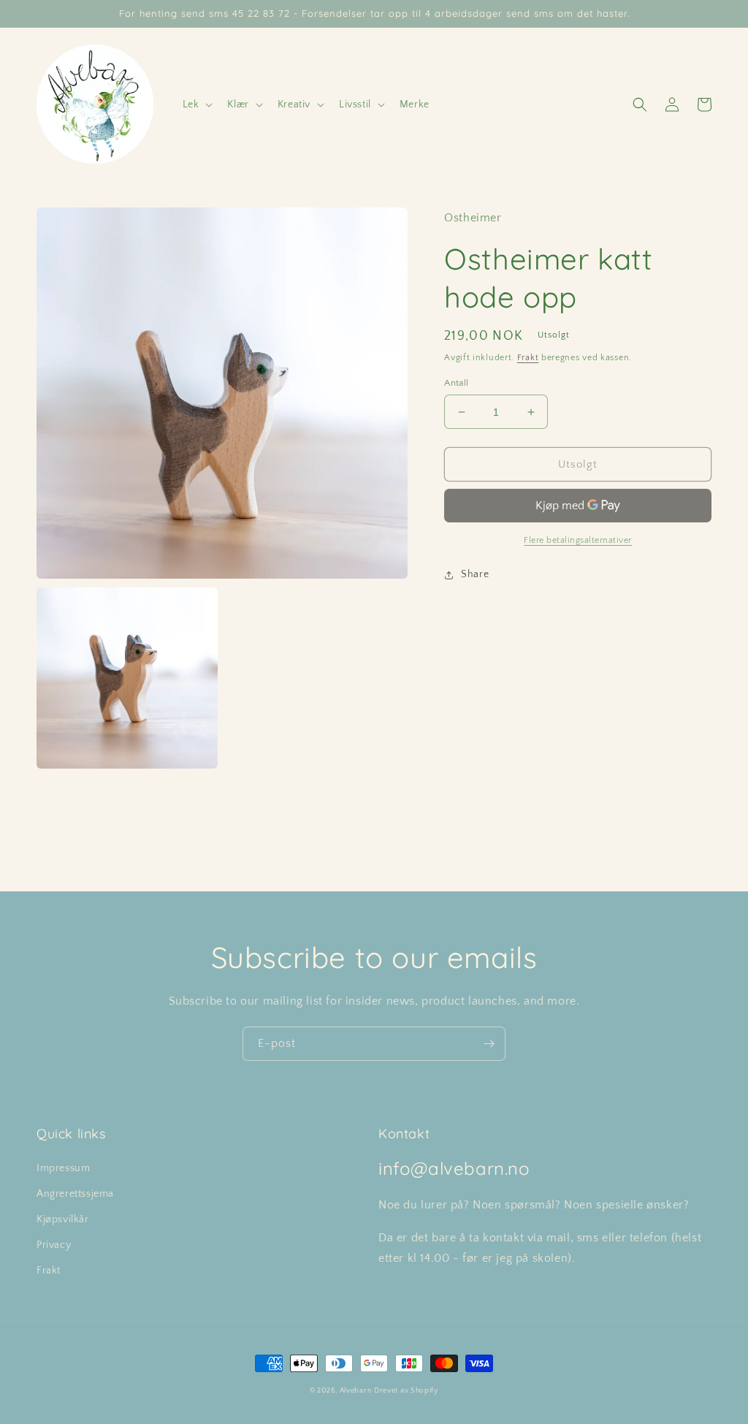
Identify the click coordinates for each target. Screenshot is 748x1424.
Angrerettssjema (75, 1194)
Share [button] (475, 574)
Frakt (528, 357)
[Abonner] (489, 1044)
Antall (456, 383)
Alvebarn (356, 1391)
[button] (196, 104)
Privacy (54, 1245)
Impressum (63, 1168)
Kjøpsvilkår (63, 1219)
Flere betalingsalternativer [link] (578, 540)
